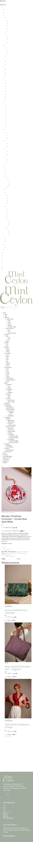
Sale (6, 12)
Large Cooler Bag (13, 233)
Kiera (7, 69)
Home (4, 252)
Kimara (7, 94)
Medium (11, 181)
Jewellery (7, 165)
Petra (7, 75)
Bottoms (6, 67)
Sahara (8, 72)
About (4, 807)
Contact (5, 815)
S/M (9, 50)
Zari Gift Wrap (9, 241)
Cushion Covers (11, 203)
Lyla (7, 64)
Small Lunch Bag (13, 222)
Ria (7, 47)
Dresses (6, 45)
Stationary (7, 236)
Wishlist (4, 269)
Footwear (7, 244)
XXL (10, 184)
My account (5, 266)
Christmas (7, 553)
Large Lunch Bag (13, 225)
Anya (7, 80)
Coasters (10, 217)
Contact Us (5, 263)
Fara (9, 37)
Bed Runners (11, 198)
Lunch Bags (10, 219)
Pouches (8, 157)
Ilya (9, 39)
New (6, 9)
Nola (9, 151)
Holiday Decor (5, 512)
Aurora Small (11, 159)
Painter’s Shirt (9, 121)
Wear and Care (6, 260)
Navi (7, 88)
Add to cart (6, 549)
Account (5, 813)
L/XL (9, 53)
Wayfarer (10, 146)
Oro (7, 61)
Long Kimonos (9, 17)
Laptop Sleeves (9, 173)
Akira (7, 83)
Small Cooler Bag (13, 230)
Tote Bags (8, 132)
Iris (8, 135)
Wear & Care (6, 812)
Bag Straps (8, 170)
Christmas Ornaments (15, 553)
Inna (7, 116)
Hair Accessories (10, 176)
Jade (9, 23)
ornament (4, 554)
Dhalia (7, 113)
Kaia (9, 20)
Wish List (5, 816)
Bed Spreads (11, 195)
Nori (7, 86)
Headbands (10, 187)
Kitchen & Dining (9, 206)
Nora (7, 105)
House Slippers (9, 247)
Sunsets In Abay (11, 31)
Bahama (10, 28)
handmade (24, 553)
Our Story (5, 255)
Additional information (10, 556)
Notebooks (8, 239)
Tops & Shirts (7, 102)
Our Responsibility (7, 258)
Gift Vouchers (7, 250)
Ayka (7, 56)
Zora (7, 99)
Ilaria (9, 143)
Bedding (8, 192)
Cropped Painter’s (10, 124)
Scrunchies (10, 179)
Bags (6, 129)
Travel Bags (8, 140)
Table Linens (10, 211)
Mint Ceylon (3, 1)
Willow (7, 97)
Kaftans (6, 58)
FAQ (4, 810)
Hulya (9, 138)
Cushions (10, 200)
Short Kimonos (9, 34)
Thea (7, 110)
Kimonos (7, 15)
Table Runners (11, 214)
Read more (8, 621)
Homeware (7, 189)
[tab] (18, 556)
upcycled (9, 554)
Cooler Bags (10, 228)
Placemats (10, 209)
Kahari (7, 118)
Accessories (7, 168)
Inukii (9, 26)
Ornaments (11, 512)
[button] (16, 311)
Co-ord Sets (7, 77)
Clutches (8, 148)
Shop (4, 6)
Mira (9, 154)
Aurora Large (11, 162)
